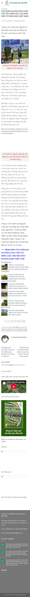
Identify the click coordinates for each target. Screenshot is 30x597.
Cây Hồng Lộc (9, 329)
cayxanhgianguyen (19, 20)
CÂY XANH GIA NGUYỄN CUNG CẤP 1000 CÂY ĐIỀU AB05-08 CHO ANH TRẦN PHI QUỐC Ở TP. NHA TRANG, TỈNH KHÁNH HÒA (17, 562)
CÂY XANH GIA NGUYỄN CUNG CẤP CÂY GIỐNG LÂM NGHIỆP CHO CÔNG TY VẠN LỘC (7, 352)
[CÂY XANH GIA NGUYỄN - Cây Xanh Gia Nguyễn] (16, 3)
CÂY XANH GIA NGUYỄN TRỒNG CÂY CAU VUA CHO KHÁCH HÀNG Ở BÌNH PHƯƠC (18, 286)
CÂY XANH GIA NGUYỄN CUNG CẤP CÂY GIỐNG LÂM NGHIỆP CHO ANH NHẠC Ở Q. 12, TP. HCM (17, 545)
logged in (11, 365)
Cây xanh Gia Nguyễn (18, 329)
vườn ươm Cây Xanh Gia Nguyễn (19, 330)
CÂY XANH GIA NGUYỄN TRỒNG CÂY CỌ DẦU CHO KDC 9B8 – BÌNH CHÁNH (18, 313)
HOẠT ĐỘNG (4, 8)
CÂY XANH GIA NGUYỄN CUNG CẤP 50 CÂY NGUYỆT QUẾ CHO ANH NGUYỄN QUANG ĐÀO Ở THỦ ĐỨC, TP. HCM (17, 553)
